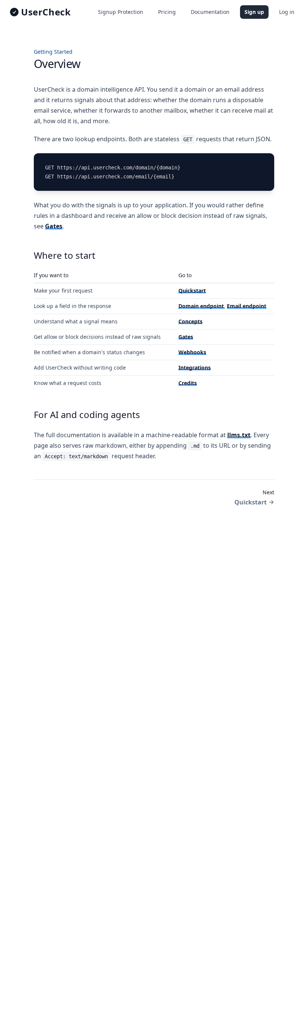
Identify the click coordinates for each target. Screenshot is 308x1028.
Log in (286, 11)
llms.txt (239, 435)
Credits (187, 382)
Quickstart (192, 290)
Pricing (167, 11)
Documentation (210, 11)
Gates (53, 226)
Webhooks (192, 352)
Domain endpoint (201, 305)
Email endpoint (246, 305)
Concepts (190, 321)
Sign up (254, 11)
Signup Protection (120, 11)
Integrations (194, 367)
